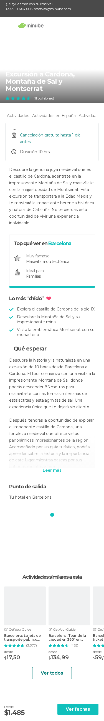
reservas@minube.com (52, 9)
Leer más (52, 470)
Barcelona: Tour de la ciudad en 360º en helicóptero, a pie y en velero (68, 638)
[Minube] (31, 25)
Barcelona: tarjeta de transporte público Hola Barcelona (22, 638)
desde (8, 652)
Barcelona (59, 243)
